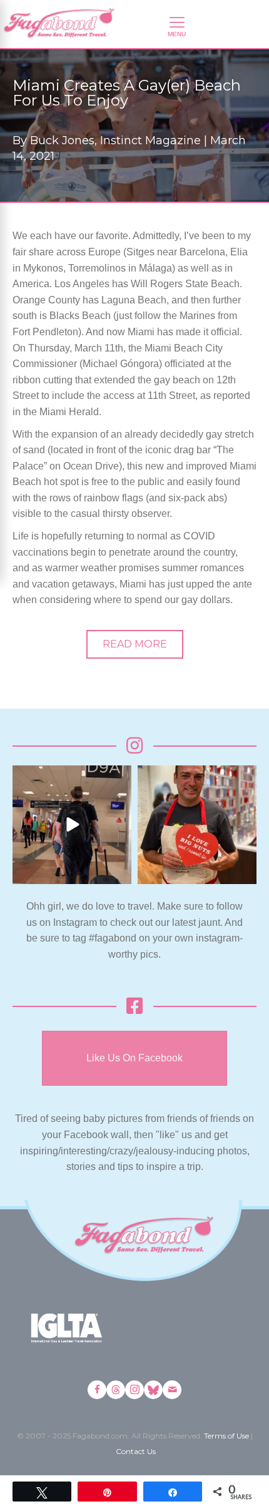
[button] (134, 644)
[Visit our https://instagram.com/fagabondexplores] (134, 1389)
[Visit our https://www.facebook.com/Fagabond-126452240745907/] (97, 1389)
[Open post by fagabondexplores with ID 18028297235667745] (72, 824)
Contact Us (136, 1451)
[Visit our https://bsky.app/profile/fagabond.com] (153, 1389)
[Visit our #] (172, 1389)
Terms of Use (226, 1435)
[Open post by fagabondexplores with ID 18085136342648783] (197, 824)
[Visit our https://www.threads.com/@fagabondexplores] (115, 1389)
